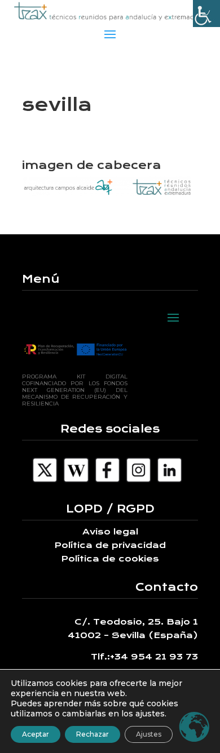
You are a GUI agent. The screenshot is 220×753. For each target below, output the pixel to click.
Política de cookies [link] (110, 559)
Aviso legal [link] (110, 532)
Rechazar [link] (92, 734)
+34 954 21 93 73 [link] (154, 657)
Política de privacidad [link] (110, 545)
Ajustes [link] (148, 734)
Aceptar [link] (35, 734)
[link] (206, 13)
